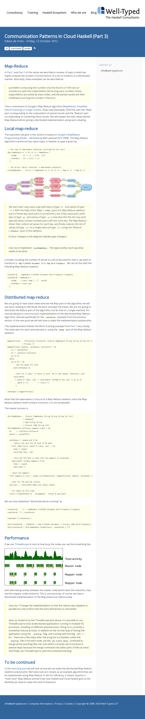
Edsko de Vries (14, 41)
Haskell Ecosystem (54, 12)
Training (32, 12)
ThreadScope (22, 544)
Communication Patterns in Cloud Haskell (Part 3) (56, 36)
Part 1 (10, 72)
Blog (94, 12)
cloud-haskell (16, 48)
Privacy (58, 703)
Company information (40, 703)
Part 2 (22, 72)
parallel (27, 48)
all (7, 48)
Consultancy (15, 12)
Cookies (69, 703)
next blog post (19, 668)
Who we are (78, 12)
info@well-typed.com (112, 70)
